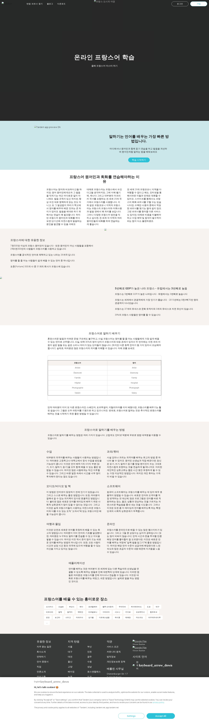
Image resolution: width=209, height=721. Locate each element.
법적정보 (111, 656)
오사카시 (49, 607)
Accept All (160, 716)
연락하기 (41, 656)
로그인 (180, 4)
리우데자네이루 (154, 617)
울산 (70, 661)
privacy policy (158, 702)
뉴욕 (70, 676)
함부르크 (153, 612)
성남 (89, 666)
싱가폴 (91, 617)
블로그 (50, 4)
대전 (70, 656)
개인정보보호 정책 (116, 661)
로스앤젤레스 (94, 671)
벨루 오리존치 (108, 607)
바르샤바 (49, 612)
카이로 (128, 612)
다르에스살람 (104, 617)
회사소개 (41, 651)
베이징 (71, 671)
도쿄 (148, 607)
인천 (89, 651)
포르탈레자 (92, 607)
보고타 (57, 617)
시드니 (117, 612)
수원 (89, 661)
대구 (157, 607)
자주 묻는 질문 (44, 646)
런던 (48, 617)
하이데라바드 (136, 607)
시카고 (68, 617)
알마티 (70, 612)
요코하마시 (140, 612)
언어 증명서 (43, 661)
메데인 (80, 612)
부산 (89, 646)
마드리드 (139, 617)
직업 (39, 666)
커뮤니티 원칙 (114, 651)
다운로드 (61, 4)
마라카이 (79, 617)
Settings (131, 716)
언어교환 (41, 676)
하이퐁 (117, 617)
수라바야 (106, 612)
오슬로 (61, 607)
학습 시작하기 (139, 160)
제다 (81, 607)
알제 (60, 612)
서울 (70, 646)
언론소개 (41, 671)
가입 (199, 4)
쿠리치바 (122, 607)
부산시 (71, 607)
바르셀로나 (92, 612)
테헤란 (128, 617)
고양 (70, 666)
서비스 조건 (113, 646)
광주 (89, 656)
